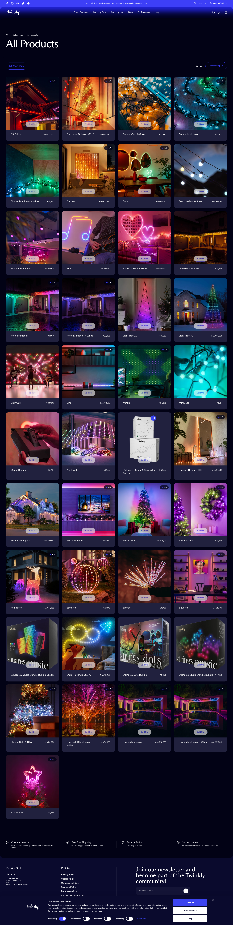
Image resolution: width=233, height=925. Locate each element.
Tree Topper (17, 813)
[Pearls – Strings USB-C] (200, 438)
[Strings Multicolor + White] (200, 710)
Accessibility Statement (72, 896)
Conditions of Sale (70, 883)
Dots (125, 201)
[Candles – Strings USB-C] (88, 103)
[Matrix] (144, 371)
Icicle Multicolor (19, 336)
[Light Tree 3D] (200, 304)
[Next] (146, 3)
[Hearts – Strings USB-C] (144, 237)
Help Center (136, 3)
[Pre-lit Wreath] (200, 509)
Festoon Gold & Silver (191, 201)
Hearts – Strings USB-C (136, 269)
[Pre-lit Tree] (144, 509)
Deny (190, 918)
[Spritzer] (144, 576)
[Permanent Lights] (32, 509)
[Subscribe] (185, 891)
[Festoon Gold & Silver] (200, 170)
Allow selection (190, 911)
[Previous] (86, 3)
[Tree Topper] (32, 781)
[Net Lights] (88, 438)
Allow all (190, 903)
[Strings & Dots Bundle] (144, 643)
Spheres (71, 608)
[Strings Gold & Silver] (32, 710)
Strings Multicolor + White (193, 742)
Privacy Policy (68, 875)
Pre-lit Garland (75, 541)
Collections (18, 35)
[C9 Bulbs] (32, 103)
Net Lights (72, 470)
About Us (10, 874)
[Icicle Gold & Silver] (200, 237)
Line (69, 403)
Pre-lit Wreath (186, 541)
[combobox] (200, 3)
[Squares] (200, 576)
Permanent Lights (20, 541)
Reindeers (16, 608)
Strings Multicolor (132, 742)
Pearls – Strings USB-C (191, 470)
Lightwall (16, 403)
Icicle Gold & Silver (189, 269)
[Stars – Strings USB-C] (88, 643)
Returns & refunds (70, 891)
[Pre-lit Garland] (88, 509)
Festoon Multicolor (21, 269)
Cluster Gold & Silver (134, 134)
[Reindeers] (32, 576)
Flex (69, 269)
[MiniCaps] (200, 371)
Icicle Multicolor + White (80, 336)
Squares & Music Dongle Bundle (28, 675)
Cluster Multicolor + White (25, 201)
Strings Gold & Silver (22, 742)
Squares (183, 608)
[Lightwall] (32, 371)
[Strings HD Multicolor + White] (88, 710)
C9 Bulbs (16, 134)
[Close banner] (213, 900)
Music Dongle (18, 470)
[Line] (88, 371)
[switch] (86, 919)
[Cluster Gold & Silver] (144, 103)
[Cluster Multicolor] (200, 103)
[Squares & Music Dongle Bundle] (32, 643)
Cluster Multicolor (189, 134)
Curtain (71, 201)
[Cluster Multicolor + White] (32, 170)
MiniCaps (184, 403)
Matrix (126, 403)
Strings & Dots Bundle (135, 675)
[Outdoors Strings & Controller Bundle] (144, 438)
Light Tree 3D (186, 336)
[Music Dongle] (32, 438)
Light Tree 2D (130, 336)
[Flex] (88, 237)
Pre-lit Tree (129, 541)
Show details (142, 919)
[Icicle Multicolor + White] (88, 304)
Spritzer (127, 608)
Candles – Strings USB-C (80, 134)
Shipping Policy (68, 887)
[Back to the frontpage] (7, 35)
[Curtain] (88, 170)
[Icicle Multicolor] (32, 304)
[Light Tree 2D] (144, 304)
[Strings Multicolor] (144, 710)
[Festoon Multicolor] (32, 237)
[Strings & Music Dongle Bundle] (200, 643)
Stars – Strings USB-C (79, 675)
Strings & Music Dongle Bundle (196, 675)
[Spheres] (88, 576)
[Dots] (144, 170)
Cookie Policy (67, 879)
